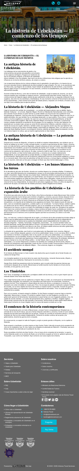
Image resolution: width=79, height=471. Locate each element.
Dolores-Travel (48, 412)
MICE (7, 376)
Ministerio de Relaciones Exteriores (53, 385)
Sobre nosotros (47, 366)
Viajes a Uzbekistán (11, 363)
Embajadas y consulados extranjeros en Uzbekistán (18, 426)
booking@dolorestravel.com (53, 417)
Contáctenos (46, 363)
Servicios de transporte (12, 373)
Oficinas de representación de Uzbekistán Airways (19, 413)
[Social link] (42, 399)
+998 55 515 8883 (49, 409)
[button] (74, 3)
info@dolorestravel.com (51, 414)
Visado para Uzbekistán (13, 366)
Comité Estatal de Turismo (50, 388)
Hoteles (7, 370)
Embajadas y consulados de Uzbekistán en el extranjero (20, 421)
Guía (10, 45)
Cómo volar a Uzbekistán (13, 409)
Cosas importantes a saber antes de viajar (19, 392)
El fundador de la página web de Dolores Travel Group (57, 396)
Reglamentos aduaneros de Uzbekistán (18, 417)
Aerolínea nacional (48, 392)
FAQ (6, 385)
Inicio (5, 45)
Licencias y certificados (50, 370)
